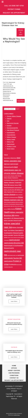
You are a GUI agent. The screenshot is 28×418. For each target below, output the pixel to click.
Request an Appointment (14, 13)
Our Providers (14, 373)
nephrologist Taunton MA (13, 258)
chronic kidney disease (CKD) (10, 175)
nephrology (8, 261)
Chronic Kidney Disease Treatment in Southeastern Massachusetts (12, 178)
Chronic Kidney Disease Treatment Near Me (14, 182)
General (9, 125)
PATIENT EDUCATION (14, 319)
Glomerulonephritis (12, 128)
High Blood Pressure (13, 130)
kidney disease (9, 194)
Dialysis (9, 118)
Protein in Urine (11, 146)
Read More (20, 101)
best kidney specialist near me (12, 161)
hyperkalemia (11, 132)
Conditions (14, 375)
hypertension (18, 187)
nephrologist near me (8, 100)
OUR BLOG (14, 347)
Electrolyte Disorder (13, 123)
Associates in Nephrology (10, 158)
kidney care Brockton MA (10, 189)
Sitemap (14, 391)
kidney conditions (18, 192)
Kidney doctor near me (9, 206)
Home (14, 365)
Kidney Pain (10, 142)
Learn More (14, 301)
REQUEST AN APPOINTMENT (14, 291)
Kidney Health (11, 139)
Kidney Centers (14, 370)
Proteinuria (12, 264)
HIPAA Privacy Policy (14, 388)
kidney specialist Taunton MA (12, 235)
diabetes (12, 185)
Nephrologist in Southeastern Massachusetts (6, 96)
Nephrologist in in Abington (9, 93)
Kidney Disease (11, 137)
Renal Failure (10, 148)
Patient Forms (14, 9)
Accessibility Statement (14, 386)
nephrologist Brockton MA (9, 87)
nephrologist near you (12, 255)
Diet (8, 121)
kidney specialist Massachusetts (13, 220)
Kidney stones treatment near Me (14, 237)
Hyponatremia (11, 135)
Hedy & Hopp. (17, 415)
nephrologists (20, 255)
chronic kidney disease (13, 173)
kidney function (11, 209)
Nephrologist (12, 82)
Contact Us (14, 378)
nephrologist (14, 240)
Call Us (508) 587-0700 (14, 6)
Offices (14, 368)
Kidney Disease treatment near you (12, 202)
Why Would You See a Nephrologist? (14, 40)
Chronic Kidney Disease (14, 116)
